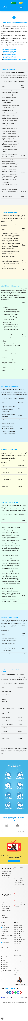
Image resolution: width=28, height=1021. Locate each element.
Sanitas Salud (6, 52)
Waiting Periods (13, 52)
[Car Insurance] (8, 775)
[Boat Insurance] (8, 805)
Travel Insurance (8, 798)
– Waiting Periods (12, 56)
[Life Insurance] (20, 785)
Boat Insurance (8, 808)
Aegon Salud (6, 56)
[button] (21, 7)
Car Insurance (8, 778)
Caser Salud (5, 57)
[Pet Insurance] (20, 795)
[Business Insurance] (20, 805)
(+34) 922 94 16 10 (10, 989)
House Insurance (20, 778)
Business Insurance (20, 808)
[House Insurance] (20, 775)
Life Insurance (20, 788)
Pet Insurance (20, 798)
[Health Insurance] (8, 785)
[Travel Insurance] (8, 795)
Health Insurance (8, 788)
